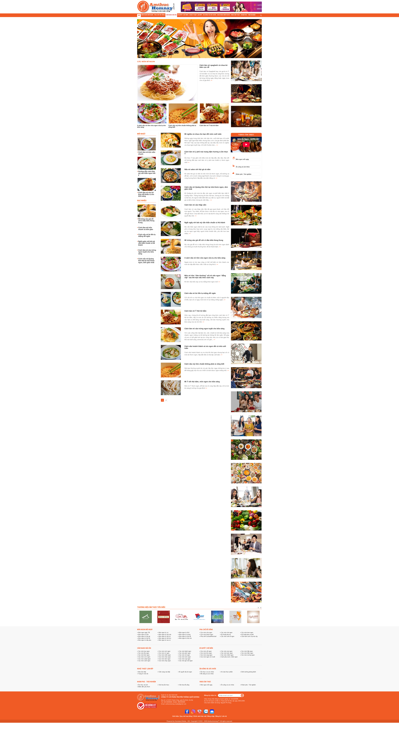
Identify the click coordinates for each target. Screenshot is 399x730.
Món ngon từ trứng (184, 634)
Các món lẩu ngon (143, 653)
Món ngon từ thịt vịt (165, 636)
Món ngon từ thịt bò (144, 638)
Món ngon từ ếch (184, 632)
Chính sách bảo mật (199, 716)
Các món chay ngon (165, 660)
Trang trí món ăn (143, 673)
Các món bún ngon (144, 655)
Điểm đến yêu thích (144, 686)
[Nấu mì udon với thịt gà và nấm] (171, 175)
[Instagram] (193, 711)
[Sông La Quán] (217, 617)
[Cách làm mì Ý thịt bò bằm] (214, 113)
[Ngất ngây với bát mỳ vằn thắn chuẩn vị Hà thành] (171, 228)
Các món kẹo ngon (144, 651)
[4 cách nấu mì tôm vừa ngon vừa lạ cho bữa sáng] (152, 113)
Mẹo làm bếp (142, 672)
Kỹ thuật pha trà (226, 634)
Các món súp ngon (184, 659)
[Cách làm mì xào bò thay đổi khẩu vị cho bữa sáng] (147, 184)
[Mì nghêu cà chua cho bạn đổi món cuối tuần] (171, 140)
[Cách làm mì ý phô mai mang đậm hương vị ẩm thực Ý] (171, 157)
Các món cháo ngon (165, 657)
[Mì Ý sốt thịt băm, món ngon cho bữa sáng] (171, 387)
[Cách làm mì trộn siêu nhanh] (147, 144)
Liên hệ (224, 716)
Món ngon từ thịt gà (144, 636)
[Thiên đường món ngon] (145, 617)
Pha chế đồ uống (206, 629)
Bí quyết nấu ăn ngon (185, 672)
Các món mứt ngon (164, 651)
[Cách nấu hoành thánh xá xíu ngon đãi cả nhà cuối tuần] (171, 352)
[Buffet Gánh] (235, 617)
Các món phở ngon (185, 653)
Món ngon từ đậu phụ (144, 640)
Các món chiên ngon (227, 655)
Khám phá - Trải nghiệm (243, 174)
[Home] (253, 617)
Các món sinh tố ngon (227, 636)
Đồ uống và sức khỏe (207, 673)
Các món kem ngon (247, 632)
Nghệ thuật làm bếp (145, 669)
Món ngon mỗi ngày (242, 159)
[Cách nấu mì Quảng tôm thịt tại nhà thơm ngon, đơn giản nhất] (171, 193)
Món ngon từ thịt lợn (165, 638)
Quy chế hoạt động (186, 716)
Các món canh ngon (144, 660)
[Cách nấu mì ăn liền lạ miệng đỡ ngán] (171, 299)
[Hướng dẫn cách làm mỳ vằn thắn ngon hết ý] (147, 163)
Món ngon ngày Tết (144, 632)
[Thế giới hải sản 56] (181, 617)
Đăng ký (218, 716)
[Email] (212, 711)
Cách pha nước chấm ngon (229, 657)
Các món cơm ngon (144, 657)
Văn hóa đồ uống (184, 685)
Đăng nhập (210, 716)
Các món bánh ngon (185, 651)
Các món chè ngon (226, 632)
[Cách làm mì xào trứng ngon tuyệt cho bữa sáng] (171, 334)
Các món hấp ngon (247, 651)
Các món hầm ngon (247, 653)
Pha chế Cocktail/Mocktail (208, 636)
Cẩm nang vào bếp (164, 672)
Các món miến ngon (165, 655)
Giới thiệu (175, 716)
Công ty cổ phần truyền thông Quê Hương (180, 697)
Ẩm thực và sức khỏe (207, 672)
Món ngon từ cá (163, 632)
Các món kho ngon (206, 653)
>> (211, 80)
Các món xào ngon (226, 651)
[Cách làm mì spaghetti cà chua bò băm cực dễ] (167, 83)
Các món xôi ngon (184, 655)
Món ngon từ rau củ (165, 640)
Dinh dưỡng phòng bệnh (248, 672)
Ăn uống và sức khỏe (243, 167)
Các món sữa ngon (206, 632)
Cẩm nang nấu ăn (144, 648)
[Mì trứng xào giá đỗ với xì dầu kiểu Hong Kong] (147, 210)
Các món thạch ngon (207, 634)
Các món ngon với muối (208, 657)
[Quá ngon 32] (163, 617)
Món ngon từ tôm (143, 634)
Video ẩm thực (246, 135)
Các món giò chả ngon (186, 660)
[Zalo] (206, 711)
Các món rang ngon (206, 655)
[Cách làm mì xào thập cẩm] (171, 211)
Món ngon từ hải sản (165, 634)
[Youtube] (199, 711)
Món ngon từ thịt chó (185, 638)
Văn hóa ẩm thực (164, 685)
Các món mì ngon (146, 62)
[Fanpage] (187, 711)
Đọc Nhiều (141, 200)
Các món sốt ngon (206, 651)
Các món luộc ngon (227, 653)
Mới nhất (141, 133)
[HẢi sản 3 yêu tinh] (199, 617)
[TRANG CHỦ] (139, 15)
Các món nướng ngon (248, 655)
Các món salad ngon (144, 659)
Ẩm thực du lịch (143, 685)
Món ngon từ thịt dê (185, 636)
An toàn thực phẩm (227, 672)
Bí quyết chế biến (206, 648)
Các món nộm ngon (164, 659)
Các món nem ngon (185, 657)
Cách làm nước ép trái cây (249, 636)
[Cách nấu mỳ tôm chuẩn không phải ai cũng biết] (183, 113)
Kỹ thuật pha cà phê (247, 634)
